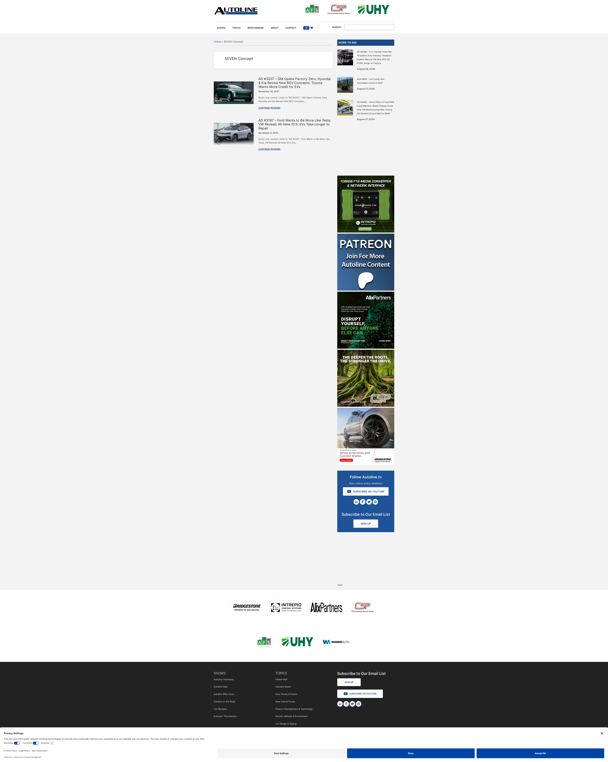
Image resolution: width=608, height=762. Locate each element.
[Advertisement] (365, 147)
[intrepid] (286, 608)
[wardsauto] (336, 642)
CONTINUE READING (269, 107)
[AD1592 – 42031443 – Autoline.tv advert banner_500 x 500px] (365, 347)
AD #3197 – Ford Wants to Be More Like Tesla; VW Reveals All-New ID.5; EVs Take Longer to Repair (294, 124)
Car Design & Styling (286, 723)
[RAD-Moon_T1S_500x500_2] (365, 231)
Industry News (283, 686)
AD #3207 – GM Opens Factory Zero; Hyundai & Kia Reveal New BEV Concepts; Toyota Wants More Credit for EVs (294, 83)
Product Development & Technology (294, 709)
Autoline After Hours (224, 694)
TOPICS (281, 673)
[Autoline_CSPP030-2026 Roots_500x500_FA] (365, 405)
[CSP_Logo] (339, 10)
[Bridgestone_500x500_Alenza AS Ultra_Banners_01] (365, 463)
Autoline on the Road (224, 701)
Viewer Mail (281, 679)
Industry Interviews (224, 679)
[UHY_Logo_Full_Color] (373, 10)
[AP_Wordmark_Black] (326, 608)
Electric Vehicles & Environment (292, 716)
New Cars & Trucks (285, 701)
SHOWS (220, 673)
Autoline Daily (221, 686)
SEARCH (336, 27)
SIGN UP (366, 523)
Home (217, 41)
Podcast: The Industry (225, 716)
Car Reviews (220, 709)
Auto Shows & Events (286, 694)
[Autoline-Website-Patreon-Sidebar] (365, 289)
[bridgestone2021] (246, 608)
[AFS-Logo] (312, 10)
